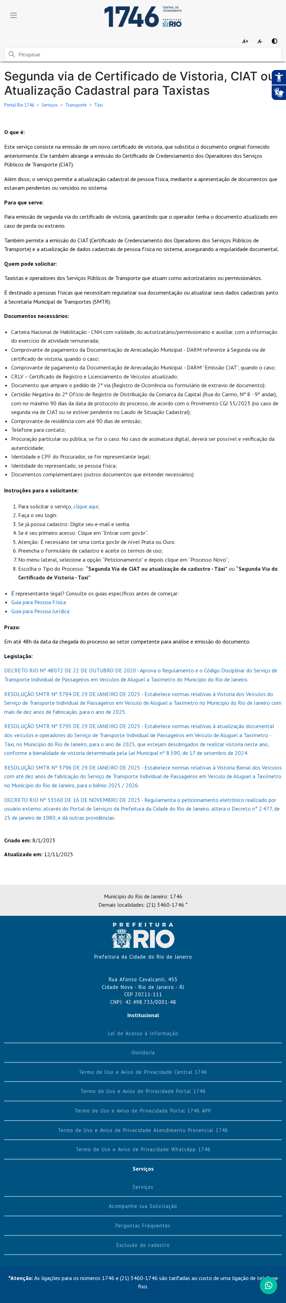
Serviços (50, 105)
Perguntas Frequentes (143, 1225)
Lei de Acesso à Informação (143, 1033)
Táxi (98, 105)
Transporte (76, 105)
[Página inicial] (143, 934)
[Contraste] (274, 41)
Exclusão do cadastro (143, 1245)
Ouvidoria (143, 1052)
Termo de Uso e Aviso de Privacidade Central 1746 (143, 1072)
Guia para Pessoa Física (38, 602)
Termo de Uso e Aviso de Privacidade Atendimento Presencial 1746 (143, 1130)
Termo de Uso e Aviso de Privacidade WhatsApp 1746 (143, 1149)
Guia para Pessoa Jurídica (40, 611)
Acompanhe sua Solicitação (143, 1206)
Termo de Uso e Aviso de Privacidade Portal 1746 (143, 1091)
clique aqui (86, 506)
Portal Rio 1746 (19, 105)
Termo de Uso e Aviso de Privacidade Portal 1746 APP (143, 1110)
